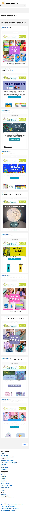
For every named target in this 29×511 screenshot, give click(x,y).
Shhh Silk (3, 464)
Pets (2, 489)
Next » (25, 444)
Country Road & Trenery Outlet (10, 462)
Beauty (3, 475)
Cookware (4, 478)
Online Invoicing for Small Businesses (11, 505)
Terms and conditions (7, 498)
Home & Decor (5, 483)
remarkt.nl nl (4, 455)
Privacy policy (5, 496)
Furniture (3, 482)
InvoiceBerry (4, 469)
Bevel (2, 466)
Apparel (3, 473)
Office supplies (5, 487)
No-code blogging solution (8, 510)
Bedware (3, 476)
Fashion (3, 480)
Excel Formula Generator (8, 506)
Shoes (2, 490)
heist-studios (5, 459)
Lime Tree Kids (5, 27)
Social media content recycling (10, 508)
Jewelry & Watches (6, 485)
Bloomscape (4, 467)
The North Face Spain (7, 457)
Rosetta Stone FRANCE (7, 460)
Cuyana (3, 453)
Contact (3, 494)
